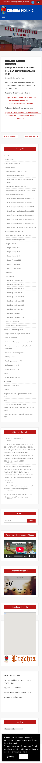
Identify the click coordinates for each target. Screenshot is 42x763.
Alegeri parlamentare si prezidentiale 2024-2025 (18, 415)
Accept (23, 757)
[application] (20, 549)
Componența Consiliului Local (16, 171)
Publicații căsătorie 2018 (15, 309)
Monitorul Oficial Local (11, 385)
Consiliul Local (9, 61)
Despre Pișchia (9, 159)
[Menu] (3, 17)
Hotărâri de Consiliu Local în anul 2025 (20, 203)
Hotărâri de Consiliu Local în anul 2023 (20, 211)
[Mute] (29, 556)
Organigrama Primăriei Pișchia (16, 325)
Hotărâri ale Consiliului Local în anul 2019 (21, 227)
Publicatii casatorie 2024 (15, 284)
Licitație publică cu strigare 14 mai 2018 (18, 342)
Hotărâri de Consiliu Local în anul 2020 (20, 223)
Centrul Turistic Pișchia (12, 377)
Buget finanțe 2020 (13, 252)
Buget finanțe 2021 (13, 248)
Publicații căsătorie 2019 (15, 305)
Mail (5, 400)
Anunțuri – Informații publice (13, 330)
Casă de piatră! (11, 137)
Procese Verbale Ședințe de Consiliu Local (20, 190)
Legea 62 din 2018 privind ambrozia (17, 333)
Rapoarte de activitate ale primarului (18, 235)
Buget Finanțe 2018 (14, 260)
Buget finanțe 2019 (13, 256)
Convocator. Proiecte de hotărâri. (17, 186)
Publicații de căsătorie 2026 (13, 439)
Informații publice (10, 64)
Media (6, 373)
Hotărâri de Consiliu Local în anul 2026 (20, 199)
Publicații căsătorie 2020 (15, 301)
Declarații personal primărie (15, 239)
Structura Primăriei (12, 321)
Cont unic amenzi (11, 338)
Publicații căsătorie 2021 (15, 297)
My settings (10, 757)
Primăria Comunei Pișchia (14, 231)
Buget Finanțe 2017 (14, 264)
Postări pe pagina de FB (13, 361)
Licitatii (6, 390)
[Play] (7, 556)
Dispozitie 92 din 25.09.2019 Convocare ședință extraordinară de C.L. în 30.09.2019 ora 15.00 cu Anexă (21, 100)
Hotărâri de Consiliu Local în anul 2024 (20, 207)
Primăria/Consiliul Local (12, 163)
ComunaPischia (10, 78)
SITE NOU (7, 155)
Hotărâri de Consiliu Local (15, 195)
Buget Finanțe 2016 (14, 268)
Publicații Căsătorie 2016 (15, 317)
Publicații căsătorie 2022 (15, 293)
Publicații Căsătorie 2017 (15, 313)
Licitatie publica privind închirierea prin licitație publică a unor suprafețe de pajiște (19, 487)
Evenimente (20, 61)
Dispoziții (9, 272)
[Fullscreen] (33, 556)
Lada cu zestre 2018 (12, 369)
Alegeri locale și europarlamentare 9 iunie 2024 (18, 395)
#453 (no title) (10, 357)
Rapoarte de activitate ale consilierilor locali (20, 181)
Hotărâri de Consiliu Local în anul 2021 (20, 219)
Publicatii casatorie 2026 (15, 280)
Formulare (7, 381)
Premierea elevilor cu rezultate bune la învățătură (18, 347)
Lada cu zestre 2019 (12, 365)
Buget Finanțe (11, 244)
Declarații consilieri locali (15, 175)
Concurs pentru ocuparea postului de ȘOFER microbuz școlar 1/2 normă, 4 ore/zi (19, 495)
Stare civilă (10, 276)
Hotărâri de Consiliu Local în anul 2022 (20, 215)
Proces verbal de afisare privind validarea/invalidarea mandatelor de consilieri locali (19, 407)
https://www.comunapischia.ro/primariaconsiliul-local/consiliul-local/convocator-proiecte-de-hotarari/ (23, 115)
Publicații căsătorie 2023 (15, 288)
